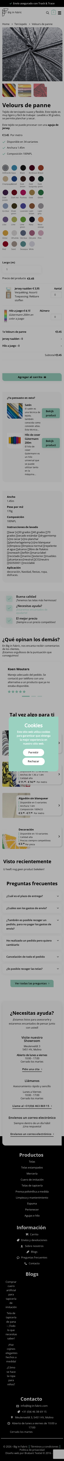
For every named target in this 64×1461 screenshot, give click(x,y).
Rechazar (33, 761)
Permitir (33, 752)
